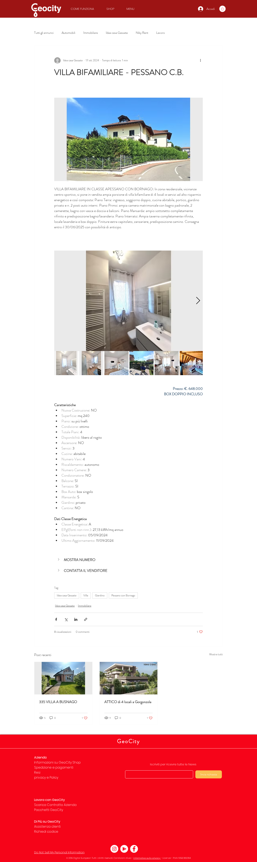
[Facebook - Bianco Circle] (134, 849)
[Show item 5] (167, 363)
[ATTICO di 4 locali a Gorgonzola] (129, 678)
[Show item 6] (192, 363)
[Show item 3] (116, 363)
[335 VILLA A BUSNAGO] (63, 678)
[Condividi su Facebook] (56, 619)
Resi (37, 772)
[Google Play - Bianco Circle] (124, 849)
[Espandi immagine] (128, 301)
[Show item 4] (142, 363)
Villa (85, 595)
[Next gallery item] (198, 301)
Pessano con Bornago (123, 595)
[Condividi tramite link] (86, 619)
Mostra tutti (216, 654)
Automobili (68, 33)
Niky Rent (142, 33)
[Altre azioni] (200, 60)
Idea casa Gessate (117, 33)
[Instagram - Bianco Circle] (114, 849)
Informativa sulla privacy (147, 858)
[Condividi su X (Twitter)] (66, 619)
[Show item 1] (66, 363)
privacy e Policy (46, 777)
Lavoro (160, 33)
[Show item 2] (91, 363)
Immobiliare (90, 33)
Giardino (100, 595)
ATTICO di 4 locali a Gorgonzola (127, 701)
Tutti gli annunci (44, 33)
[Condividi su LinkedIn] (76, 619)
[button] (84, 9)
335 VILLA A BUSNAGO (58, 701)
